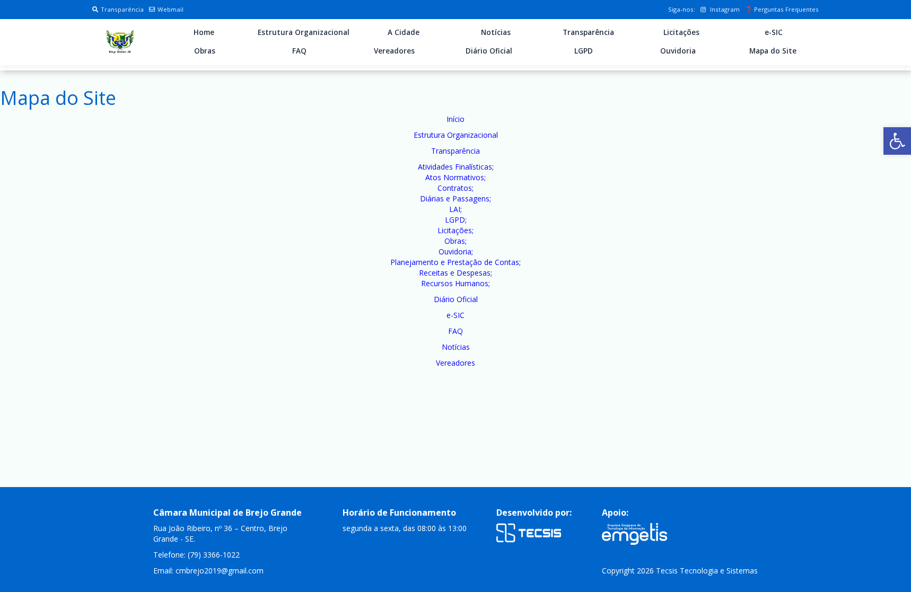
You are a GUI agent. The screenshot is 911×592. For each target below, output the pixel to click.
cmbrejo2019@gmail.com (220, 571)
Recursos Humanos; (455, 283)
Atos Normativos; (455, 177)
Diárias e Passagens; (455, 198)
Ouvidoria (678, 51)
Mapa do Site (772, 51)
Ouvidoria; (456, 251)
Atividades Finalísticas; (456, 167)
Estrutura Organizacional (303, 32)
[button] (897, 141)
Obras (204, 51)
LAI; (455, 209)
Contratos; (455, 188)
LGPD (583, 51)
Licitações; (455, 230)
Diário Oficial (489, 51)
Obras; (455, 241)
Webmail (170, 9)
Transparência (122, 9)
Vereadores (394, 51)
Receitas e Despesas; (455, 273)
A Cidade (403, 32)
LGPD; (456, 220)
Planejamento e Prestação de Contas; (455, 262)
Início (455, 119)
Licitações (681, 32)
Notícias (496, 32)
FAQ (299, 51)
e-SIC (774, 32)
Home (204, 32)
